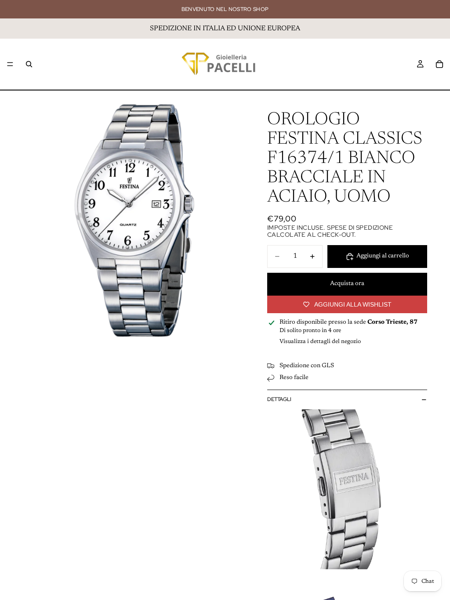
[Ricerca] (29, 64)
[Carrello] (439, 64)
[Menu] (10, 64)
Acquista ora (347, 284)
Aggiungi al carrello (382, 256)
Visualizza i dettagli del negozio (320, 341)
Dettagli (279, 399)
